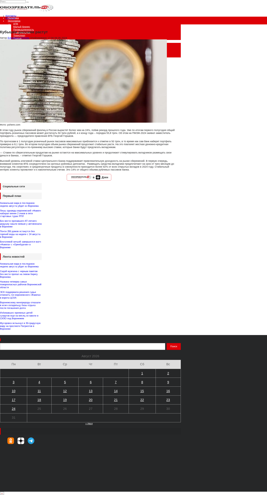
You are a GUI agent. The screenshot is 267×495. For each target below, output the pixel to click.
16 (168, 391)
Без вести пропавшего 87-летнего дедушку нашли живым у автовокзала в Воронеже (21, 224)
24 (13, 409)
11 (39, 391)
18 (39, 400)
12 (65, 391)
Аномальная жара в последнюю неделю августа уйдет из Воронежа (19, 204)
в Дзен (100, 177)
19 (65, 400)
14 (116, 391)
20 (90, 400)
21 (116, 400)
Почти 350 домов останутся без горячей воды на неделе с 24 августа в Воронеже (20, 234)
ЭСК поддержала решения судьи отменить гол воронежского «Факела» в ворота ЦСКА (20, 295)
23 (168, 400)
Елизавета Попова (18, 37)
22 (142, 400)
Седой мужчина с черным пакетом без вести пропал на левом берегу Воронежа (19, 274)
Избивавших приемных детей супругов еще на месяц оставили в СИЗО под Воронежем (19, 315)
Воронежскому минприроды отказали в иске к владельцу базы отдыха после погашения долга (20, 305)
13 (90, 391)
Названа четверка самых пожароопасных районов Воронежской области (20, 284)
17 (13, 400)
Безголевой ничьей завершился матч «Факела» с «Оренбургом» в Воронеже (20, 244)
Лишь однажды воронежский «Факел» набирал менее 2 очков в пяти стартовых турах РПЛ (20, 213)
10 (13, 391)
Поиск (6, 339)
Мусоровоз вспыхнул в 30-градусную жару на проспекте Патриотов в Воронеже (20, 326)
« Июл (89, 423)
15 (142, 391)
